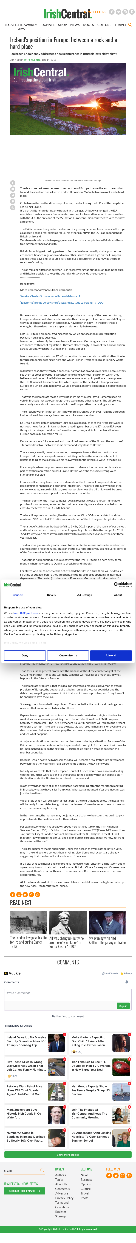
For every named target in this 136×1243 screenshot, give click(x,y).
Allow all (111, 655)
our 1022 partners (26, 613)
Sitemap (60, 1216)
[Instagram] (125, 12)
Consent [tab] (18, 594)
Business (86, 1179)
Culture (86, 1189)
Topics (59, 1179)
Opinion (86, 1184)
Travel (85, 1193)
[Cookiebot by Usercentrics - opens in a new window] (116, 584)
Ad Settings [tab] (84, 594)
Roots (84, 1198)
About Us (61, 1184)
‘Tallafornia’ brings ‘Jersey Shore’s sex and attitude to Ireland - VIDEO (62, 302)
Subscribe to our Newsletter (24, 1191)
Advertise (61, 1193)
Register (60, 1212)
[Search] (130, 25)
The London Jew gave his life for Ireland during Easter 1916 (28, 942)
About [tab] (118, 594)
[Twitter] (118, 12)
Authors (60, 1175)
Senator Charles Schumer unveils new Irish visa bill (50, 296)
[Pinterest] (132, 12)
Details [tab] (51, 594)
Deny (25, 655)
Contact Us (62, 1189)
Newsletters (95, 12)
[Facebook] (112, 12)
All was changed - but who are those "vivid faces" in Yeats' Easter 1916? (66, 942)
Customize (66, 655)
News (84, 1175)
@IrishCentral (32, 59)
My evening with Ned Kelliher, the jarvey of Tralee (107, 940)
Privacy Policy (64, 1198)
